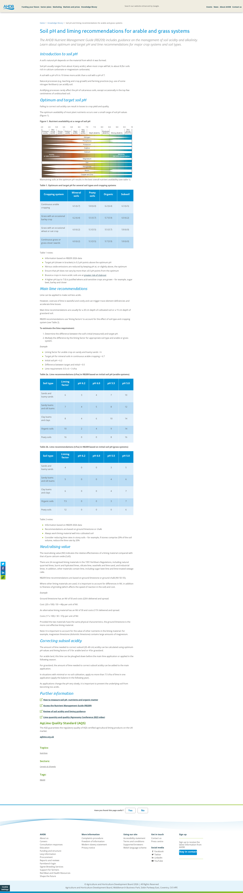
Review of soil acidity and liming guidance (64, 711)
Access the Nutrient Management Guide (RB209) (67, 705)
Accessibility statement (134, 838)
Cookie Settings (4, 888)
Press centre (157, 841)
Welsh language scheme (134, 847)
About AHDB (225, 7)
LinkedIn (158, 857)
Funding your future (30, 7)
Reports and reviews (49, 860)
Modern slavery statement (94, 844)
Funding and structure (50, 850)
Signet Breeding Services (51, 866)
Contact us (237, 7)
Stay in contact (188, 851)
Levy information (48, 854)
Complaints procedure (92, 838)
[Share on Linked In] (3, 573)
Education (44, 847)
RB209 (42, 780)
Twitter (157, 854)
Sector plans (46, 7)
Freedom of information (93, 841)
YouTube (158, 860)
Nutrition (44, 753)
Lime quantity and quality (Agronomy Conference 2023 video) (74, 717)
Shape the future (48, 876)
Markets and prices (71, 7)
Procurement (46, 857)
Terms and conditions (133, 841)
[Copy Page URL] (3, 577)
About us (44, 838)
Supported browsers (133, 844)
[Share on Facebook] (3, 568)
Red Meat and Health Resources (55, 873)
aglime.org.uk (47, 736)
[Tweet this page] (3, 564)
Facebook (159, 851)
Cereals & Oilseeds (48, 766)
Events (209, 7)
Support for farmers (49, 869)
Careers (43, 841)
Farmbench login (48, 863)
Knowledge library (89, 7)
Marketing (57, 7)
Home (42, 23)
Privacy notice (88, 847)
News (216, 7)
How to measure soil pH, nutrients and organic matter (70, 699)
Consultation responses (51, 844)
